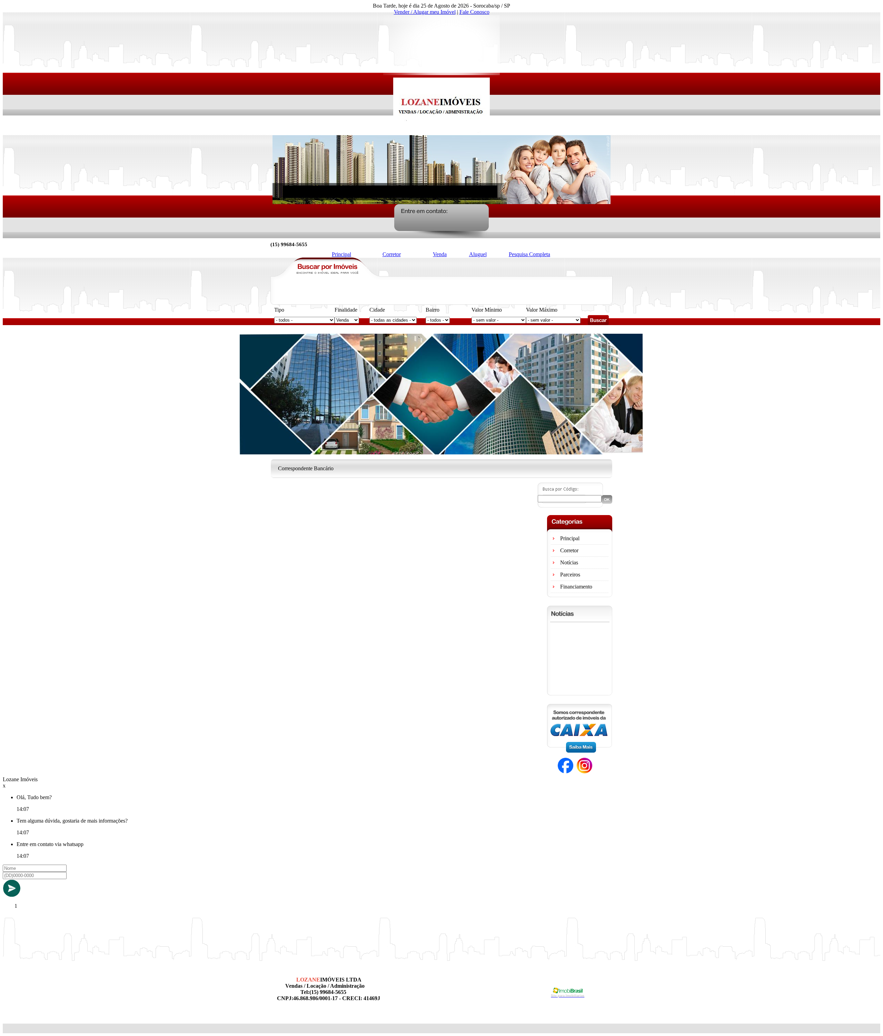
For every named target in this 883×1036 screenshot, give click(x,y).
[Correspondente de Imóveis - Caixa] (579, 751)
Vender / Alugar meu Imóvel (425, 12)
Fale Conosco (474, 12)
